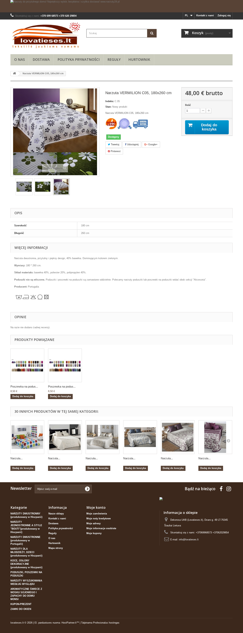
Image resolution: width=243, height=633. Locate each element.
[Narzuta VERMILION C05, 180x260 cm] (24, 186)
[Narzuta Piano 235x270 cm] (65, 437)
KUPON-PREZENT (21, 604)
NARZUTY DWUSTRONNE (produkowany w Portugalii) (25, 540)
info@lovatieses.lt (189, 539)
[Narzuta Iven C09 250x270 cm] (215, 437)
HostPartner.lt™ (70, 622)
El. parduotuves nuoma (47, 622)
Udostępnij (132, 144)
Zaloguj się (224, 15)
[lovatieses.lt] (45, 35)
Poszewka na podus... (24, 386)
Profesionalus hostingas (106, 622)
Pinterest (115, 151)
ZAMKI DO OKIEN (20, 609)
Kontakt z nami (205, 15)
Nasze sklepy (56, 513)
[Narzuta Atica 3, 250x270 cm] (178, 437)
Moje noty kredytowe (98, 518)
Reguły (114, 59)
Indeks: (109, 101)
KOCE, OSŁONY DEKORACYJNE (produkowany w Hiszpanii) (26, 564)
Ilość (188, 105)
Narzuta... (16, 458)
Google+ (153, 144)
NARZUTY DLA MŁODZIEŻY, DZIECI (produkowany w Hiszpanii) (26, 552)
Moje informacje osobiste (101, 528)
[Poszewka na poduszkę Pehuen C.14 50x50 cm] (27, 365)
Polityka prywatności (79, 59)
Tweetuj (114, 144)
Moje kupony (94, 533)
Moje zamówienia (96, 513)
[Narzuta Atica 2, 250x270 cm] (140, 437)
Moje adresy (93, 523)
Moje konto (96, 507)
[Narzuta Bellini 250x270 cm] (102, 437)
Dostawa (41, 59)
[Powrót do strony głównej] (14, 73)
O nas (19, 59)
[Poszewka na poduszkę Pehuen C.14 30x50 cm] (65, 365)
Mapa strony (55, 548)
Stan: (108, 106)
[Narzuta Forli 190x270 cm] (27, 437)
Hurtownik (139, 59)
